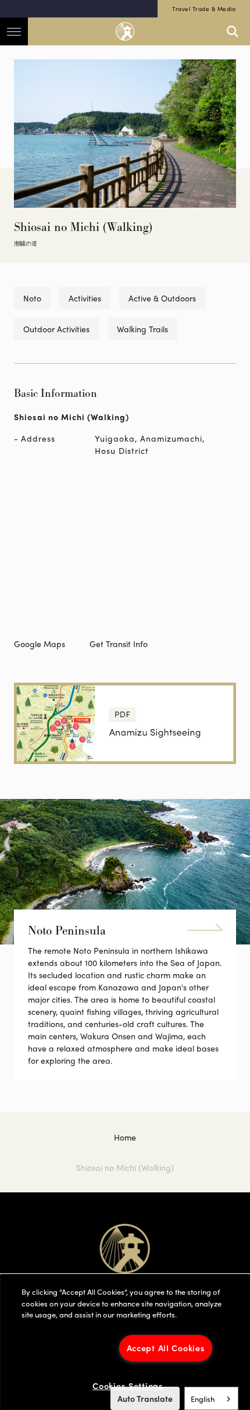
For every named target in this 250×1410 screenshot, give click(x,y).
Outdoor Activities (56, 329)
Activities (85, 298)
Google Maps (39, 644)
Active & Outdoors (162, 298)
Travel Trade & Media (203, 9)
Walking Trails (142, 329)
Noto (32, 298)
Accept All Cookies (166, 1348)
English (203, 1398)
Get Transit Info (119, 644)
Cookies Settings (127, 1385)
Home (125, 1137)
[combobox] (211, 1398)
